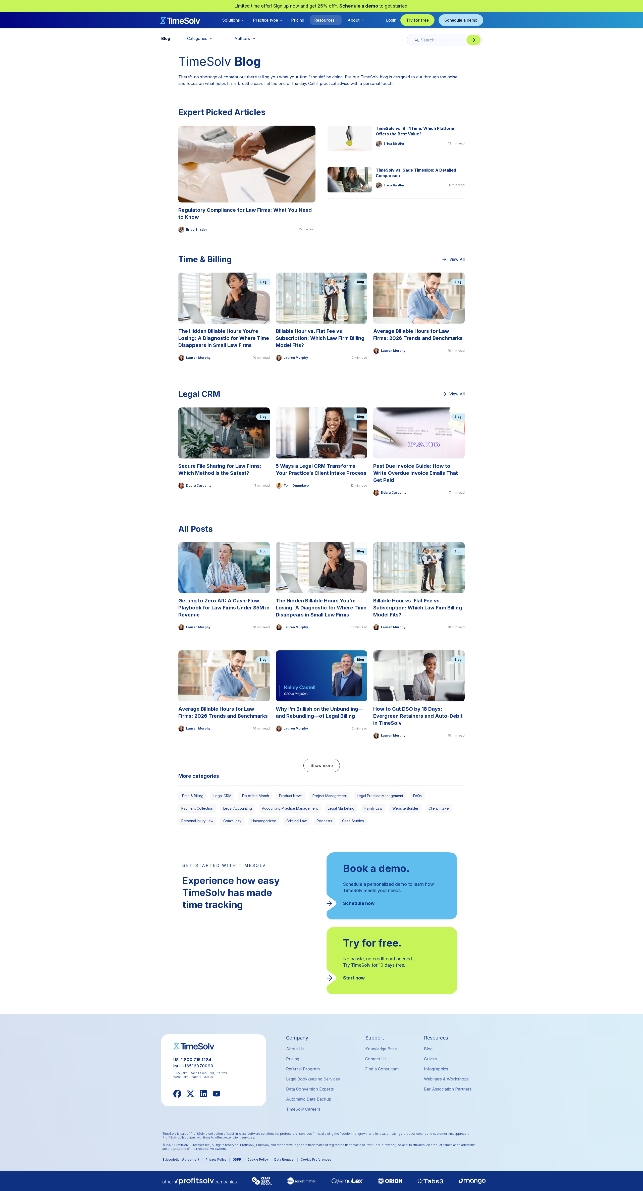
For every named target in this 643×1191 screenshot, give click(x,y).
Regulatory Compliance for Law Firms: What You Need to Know (245, 213)
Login (391, 20)
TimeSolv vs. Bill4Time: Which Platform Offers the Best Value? (415, 131)
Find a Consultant (382, 1068)
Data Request (284, 1159)
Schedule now (358, 903)
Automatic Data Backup (308, 1099)
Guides (430, 1058)
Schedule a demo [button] (460, 20)
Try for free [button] (417, 20)
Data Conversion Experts (310, 1089)
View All (457, 259)
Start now (354, 977)
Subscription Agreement (181, 1159)
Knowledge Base (381, 1048)
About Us (295, 1048)
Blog (428, 1048)
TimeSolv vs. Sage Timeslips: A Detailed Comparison (416, 173)
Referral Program (303, 1068)
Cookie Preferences (316, 1159)
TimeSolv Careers (303, 1109)
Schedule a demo (358, 6)
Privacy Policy (215, 1159)
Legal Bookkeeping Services (313, 1078)
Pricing (297, 20)
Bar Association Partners (448, 1089)
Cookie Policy (257, 1159)
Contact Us (376, 1058)
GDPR (237, 1159)
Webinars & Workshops (446, 1078)
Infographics (436, 1068)
